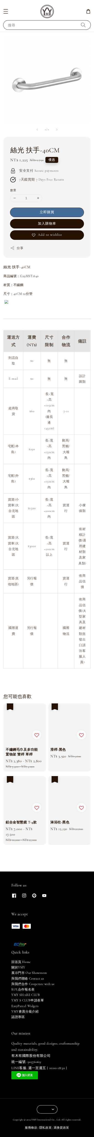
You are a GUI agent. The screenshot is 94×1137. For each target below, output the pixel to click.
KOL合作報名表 (23, 989)
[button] (6, 11)
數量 (13, 190)
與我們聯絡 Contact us (27, 979)
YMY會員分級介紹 (25, 1011)
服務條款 (31, 1128)
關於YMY (18, 967)
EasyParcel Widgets (25, 1006)
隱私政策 (45, 1128)
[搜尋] (83, 24)
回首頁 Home (21, 962)
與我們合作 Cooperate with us (33, 984)
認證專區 (18, 1017)
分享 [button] (20, 248)
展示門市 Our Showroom (29, 973)
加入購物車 (47, 223)
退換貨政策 (61, 1128)
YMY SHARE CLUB (25, 995)
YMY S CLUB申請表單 (27, 1000)
